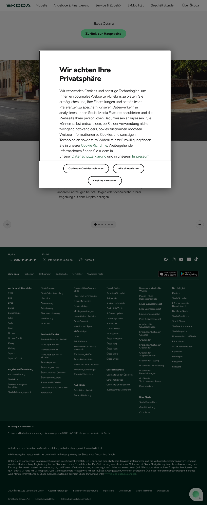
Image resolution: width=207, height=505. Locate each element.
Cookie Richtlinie (94, 145)
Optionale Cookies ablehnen (86, 168)
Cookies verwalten (104, 180)
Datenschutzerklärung (89, 156)
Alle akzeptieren (128, 168)
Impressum (141, 156)
